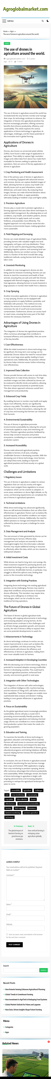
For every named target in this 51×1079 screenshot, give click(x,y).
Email (8, 914)
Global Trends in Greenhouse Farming (19, 994)
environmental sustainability (29, 804)
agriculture (27, 790)
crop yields (9, 799)
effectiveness (10, 804)
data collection (22, 799)
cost (6, 795)
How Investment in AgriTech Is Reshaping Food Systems (26, 999)
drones (33, 799)
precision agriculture (31, 813)
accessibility (16, 790)
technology (9, 817)
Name (9, 904)
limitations (32, 808)
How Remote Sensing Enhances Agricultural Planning (25, 989)
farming (8, 808)
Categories (9, 1027)
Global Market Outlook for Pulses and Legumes (22, 1004)
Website (9, 924)
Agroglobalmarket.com (25, 9)
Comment (10, 875)
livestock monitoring (12, 813)
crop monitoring (18, 795)
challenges (38, 790)
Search (6, 965)
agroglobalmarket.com (15, 59)
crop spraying (32, 795)
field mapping (20, 808)
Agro (7, 43)
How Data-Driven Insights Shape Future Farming (23, 1009)
